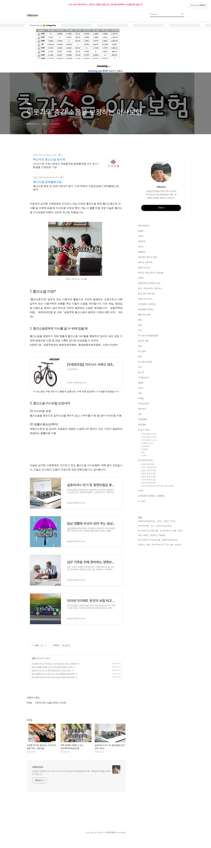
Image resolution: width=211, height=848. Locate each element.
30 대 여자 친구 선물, (168, 530)
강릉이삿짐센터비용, (170, 540)
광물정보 (141, 252)
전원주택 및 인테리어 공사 (149, 283)
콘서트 (140, 490)
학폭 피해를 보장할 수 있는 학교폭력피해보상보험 (52, 667)
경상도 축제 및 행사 (148, 477)
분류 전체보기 (144, 225)
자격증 (140, 398)
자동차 (140, 236)
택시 (143, 452)
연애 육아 (142, 409)
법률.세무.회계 (144, 314)
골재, (148, 545)
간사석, (173, 521)
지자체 (143, 455)
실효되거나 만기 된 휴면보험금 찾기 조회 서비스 (51, 670)
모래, (140, 535)
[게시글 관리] (45, 645)
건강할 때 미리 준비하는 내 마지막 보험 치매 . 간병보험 (54, 663)
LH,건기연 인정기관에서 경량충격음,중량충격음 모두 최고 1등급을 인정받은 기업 (66, 165)
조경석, (166, 521)
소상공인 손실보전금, (163, 526)
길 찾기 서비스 (144, 430)
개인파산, (141, 545)
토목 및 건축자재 (145, 262)
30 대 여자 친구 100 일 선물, (149, 540)
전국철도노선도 (147, 443)
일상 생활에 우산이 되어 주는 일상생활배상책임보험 (53, 673)
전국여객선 (145, 446)
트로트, (180, 530)
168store (32, 15)
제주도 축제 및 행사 (148, 483)
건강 (140, 414)
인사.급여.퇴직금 (145, 362)
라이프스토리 (143, 403)
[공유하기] (41, 645)
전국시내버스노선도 (149, 434)
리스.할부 (142, 351)
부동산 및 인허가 (145, 299)
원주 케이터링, (143, 526)
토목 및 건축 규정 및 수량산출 (150, 272)
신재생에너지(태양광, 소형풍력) (151, 496)
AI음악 (140, 231)
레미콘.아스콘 (144, 267)
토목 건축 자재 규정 (146, 293)
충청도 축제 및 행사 (148, 473)
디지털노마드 (143, 377)
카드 (140, 330)
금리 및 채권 (143, 341)
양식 (140, 367)
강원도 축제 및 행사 (148, 470)
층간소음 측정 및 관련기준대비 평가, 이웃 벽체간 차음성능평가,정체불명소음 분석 (76, 187)
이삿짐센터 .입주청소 (147, 304)
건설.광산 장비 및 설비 (147, 257)
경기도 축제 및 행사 (148, 467)
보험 (33, 658)
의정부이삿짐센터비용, (146, 521)
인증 (140, 356)
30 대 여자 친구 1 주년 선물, (162, 545)
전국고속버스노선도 (149, 440)
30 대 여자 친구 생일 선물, (148, 530)
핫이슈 (140, 246)
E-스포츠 (142, 501)
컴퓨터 (140, 383)
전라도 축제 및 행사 (148, 480)
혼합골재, (162, 535)
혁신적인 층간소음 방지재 (49, 159)
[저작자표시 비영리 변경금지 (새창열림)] (66, 645)
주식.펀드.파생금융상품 (148, 335)
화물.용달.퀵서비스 (146, 309)
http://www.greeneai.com (46, 177)
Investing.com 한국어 (98, 71)
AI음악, (146, 535)
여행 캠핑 (142, 424)
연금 (140, 346)
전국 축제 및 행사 (145, 460)
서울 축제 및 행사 (148, 464)
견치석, (159, 521)
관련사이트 (110, 832)
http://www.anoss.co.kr (45, 154)
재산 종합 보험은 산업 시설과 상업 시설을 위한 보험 (53, 677)
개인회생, (153, 535)
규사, (152, 526)
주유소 (140, 388)
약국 (140, 393)
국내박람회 (142, 419)
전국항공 (144, 449)
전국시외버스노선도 (149, 437)
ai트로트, (178, 545)
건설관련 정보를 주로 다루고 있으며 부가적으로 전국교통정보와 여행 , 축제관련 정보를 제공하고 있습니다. (71, 772)
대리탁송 (141, 241)
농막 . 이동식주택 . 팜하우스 (150, 288)
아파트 (140, 278)
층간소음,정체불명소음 (47, 181)
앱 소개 (141, 372)
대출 (140, 320)
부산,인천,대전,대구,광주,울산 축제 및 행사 (157, 486)
